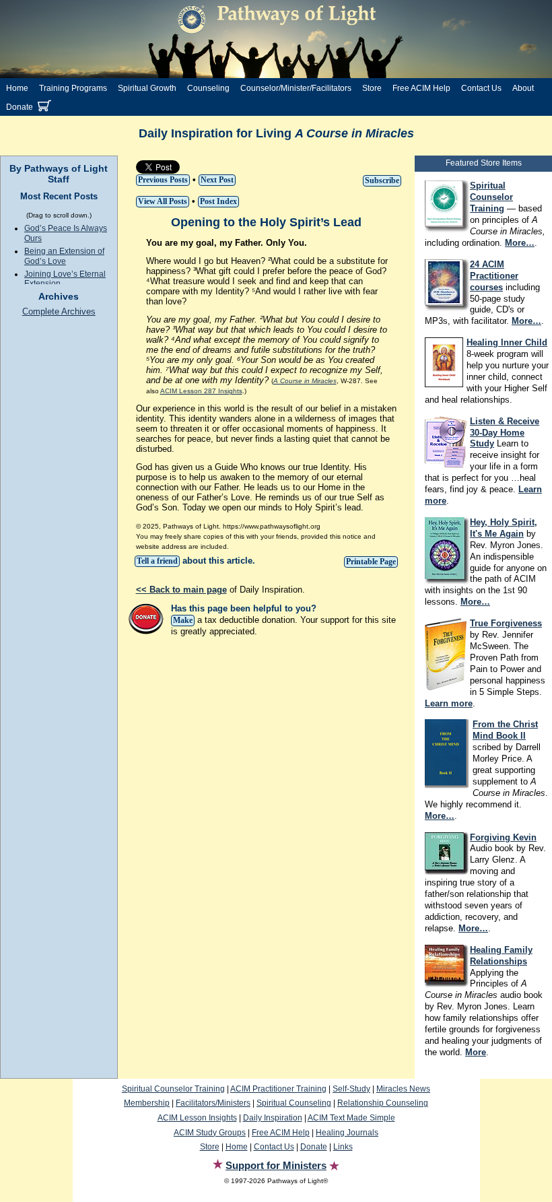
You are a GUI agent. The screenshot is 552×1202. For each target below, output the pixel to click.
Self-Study (351, 1089)
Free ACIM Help (421, 88)
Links (343, 1146)
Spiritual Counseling (293, 1103)
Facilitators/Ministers (213, 1103)
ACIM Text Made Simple (351, 1118)
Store (372, 88)
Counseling (208, 88)
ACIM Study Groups (210, 1132)
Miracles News (403, 1089)
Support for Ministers (276, 1165)
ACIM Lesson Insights (197, 1118)
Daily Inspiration (272, 1118)
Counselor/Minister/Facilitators (295, 88)
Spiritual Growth (147, 88)
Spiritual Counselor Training (173, 1089)
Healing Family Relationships (501, 955)
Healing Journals (347, 1132)
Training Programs (73, 88)
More (475, 1052)
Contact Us (481, 88)
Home (17, 88)
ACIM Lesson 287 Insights (201, 391)
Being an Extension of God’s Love (64, 255)
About (523, 88)
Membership (147, 1103)
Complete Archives (59, 311)
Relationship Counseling (382, 1103)
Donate (19, 107)
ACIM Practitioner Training (278, 1089)
